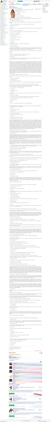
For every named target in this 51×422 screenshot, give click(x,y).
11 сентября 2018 (14, 7)
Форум (44, 8)
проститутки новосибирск (43, 421)
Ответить (14, 365)
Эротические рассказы (3, 421)
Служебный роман (3, 32)
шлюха (11, 348)
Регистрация (21, 1)
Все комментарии (45, 4)
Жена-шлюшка (2, 12)
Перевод (1, 23)
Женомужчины (2, 13)
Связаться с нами (45, 12)
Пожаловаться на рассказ (38, 350)
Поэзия (1, 27)
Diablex (13, 6)
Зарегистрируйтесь (12, 383)
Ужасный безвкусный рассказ (14, 396)
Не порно (1, 21)
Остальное (2, 22)
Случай (1, 33)
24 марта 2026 (16, 388)
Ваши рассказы (2, 7)
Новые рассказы (3, 4)
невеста (19, 348)
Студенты (1, 35)
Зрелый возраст (2, 14)
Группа (1, 10)
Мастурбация (2, 18)
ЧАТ (43, 7)
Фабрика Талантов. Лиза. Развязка (19, 408)
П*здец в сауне (15, 386)
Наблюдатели (2, 20)
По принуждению (3, 25)
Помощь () (45, 11)
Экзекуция (2, 41)
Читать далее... (12, 393)
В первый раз (2, 6)
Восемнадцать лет (3, 8)
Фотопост (1, 40)
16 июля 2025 (16, 410)
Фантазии (1, 36)
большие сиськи (15, 348)
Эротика (1, 43)
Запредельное (22, 387)
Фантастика (2, 37)
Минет (1, 19)
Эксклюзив (2, 42)
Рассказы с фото (3, 28)
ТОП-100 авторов (45, 5)
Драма (1, 11)
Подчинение (2, 26)
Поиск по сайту (45, 10)
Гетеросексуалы (2, 9)
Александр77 (15, 363)
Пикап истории (2, 24)
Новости (44, 9)
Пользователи (45, 6)
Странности (2, 34)
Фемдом (1, 38)
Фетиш (1, 39)
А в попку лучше (3, 5)
